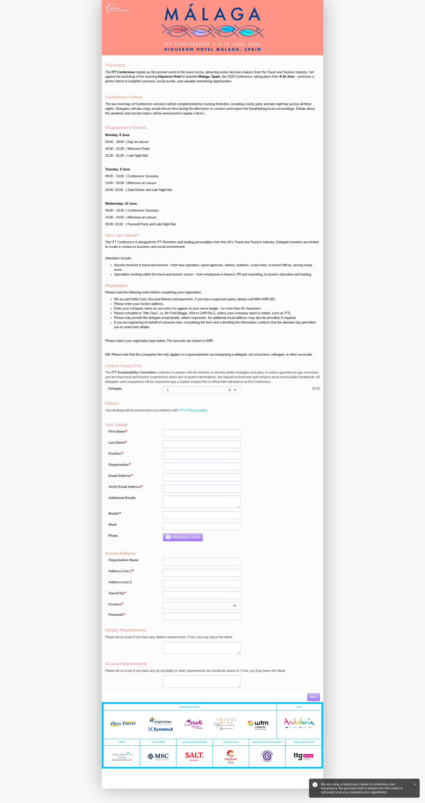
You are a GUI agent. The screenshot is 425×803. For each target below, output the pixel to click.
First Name (116, 431)
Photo (113, 535)
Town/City (116, 593)
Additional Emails (122, 498)
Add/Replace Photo (185, 537)
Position (114, 453)
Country (114, 604)
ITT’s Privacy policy (193, 410)
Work (112, 524)
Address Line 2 (120, 582)
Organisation (118, 464)
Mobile (113, 513)
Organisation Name (123, 560)
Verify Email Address (124, 487)
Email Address (119, 476)
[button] (229, 390)
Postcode (115, 614)
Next (313, 697)
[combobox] (201, 389)
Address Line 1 (120, 571)
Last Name (116, 442)
